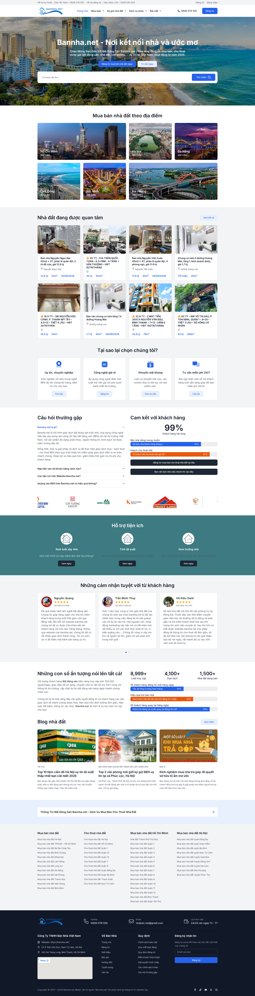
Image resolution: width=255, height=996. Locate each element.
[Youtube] (206, 990)
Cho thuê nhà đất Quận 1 (96, 848)
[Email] (131, 921)
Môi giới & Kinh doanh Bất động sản (115, 767)
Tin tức (41, 767)
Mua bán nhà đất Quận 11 (142, 888)
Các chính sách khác (148, 967)
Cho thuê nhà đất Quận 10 (96, 852)
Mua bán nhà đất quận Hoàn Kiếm (193, 843)
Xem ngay (66, 563)
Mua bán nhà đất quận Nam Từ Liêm (194, 852)
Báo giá (105, 957)
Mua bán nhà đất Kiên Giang (51, 883)
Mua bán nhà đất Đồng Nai (50, 857)
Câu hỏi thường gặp (147, 972)
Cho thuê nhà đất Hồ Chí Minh (98, 843)
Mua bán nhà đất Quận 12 (143, 892)
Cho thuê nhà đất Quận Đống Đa (99, 870)
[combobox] (115, 77)
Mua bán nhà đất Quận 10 (143, 883)
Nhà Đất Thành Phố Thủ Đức (144, 839)
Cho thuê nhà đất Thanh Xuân (98, 879)
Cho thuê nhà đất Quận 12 (96, 857)
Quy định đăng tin (146, 952)
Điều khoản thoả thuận (149, 957)
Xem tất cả (208, 217)
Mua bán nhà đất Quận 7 (142, 870)
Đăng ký (200, 2)
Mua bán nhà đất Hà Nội (49, 839)
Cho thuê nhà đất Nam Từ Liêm (99, 883)
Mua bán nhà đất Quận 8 (142, 875)
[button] (126, 652)
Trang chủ (82, 10)
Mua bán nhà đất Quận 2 (142, 848)
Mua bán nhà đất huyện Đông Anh (193, 861)
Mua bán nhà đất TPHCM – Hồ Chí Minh (56, 843)
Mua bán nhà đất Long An (50, 866)
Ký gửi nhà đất (115, 10)
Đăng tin (210, 11)
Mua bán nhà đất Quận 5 (142, 861)
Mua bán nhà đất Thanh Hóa (51, 879)
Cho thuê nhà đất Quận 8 (96, 866)
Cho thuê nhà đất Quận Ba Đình (99, 875)
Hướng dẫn (107, 962)
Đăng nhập (212, 2)
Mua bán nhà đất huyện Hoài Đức (193, 857)
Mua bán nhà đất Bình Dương (51, 852)
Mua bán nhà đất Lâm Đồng (50, 861)
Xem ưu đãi (150, 394)
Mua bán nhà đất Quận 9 (142, 879)
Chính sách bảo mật (147, 942)
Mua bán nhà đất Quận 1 (142, 843)
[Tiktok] (200, 990)
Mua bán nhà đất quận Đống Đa (192, 839)
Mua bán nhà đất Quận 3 (142, 852)
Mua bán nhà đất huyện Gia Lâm (192, 866)
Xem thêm (209, 722)
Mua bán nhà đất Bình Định (50, 888)
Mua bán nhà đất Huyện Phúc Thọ (193, 875)
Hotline (94, 919)
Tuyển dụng (107, 967)
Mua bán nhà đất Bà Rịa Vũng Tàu (54, 848)
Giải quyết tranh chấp (148, 962)
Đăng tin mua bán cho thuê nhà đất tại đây (174, 462)
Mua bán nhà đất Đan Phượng (191, 870)
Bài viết (154, 10)
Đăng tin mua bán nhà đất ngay (117, 64)
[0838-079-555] (179, 11)
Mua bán (96, 10)
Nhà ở (162, 767)
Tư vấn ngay (147, 64)
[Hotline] (86, 921)
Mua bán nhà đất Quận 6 (142, 866)
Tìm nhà (59, 394)
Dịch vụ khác (136, 10)
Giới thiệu (106, 952)
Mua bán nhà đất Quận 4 (142, 857)
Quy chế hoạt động (147, 947)
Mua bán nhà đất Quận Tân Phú (145, 901)
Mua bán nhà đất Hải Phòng (50, 875)
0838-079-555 (189, 10)
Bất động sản (141, 767)
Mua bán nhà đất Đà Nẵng (50, 870)
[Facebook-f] (195, 990)
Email (138, 919)
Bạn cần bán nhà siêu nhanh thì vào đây (174, 471)
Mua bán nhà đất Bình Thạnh (144, 897)
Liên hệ (196, 394)
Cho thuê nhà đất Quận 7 (96, 861)
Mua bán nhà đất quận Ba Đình (192, 848)
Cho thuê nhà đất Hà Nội (96, 839)
